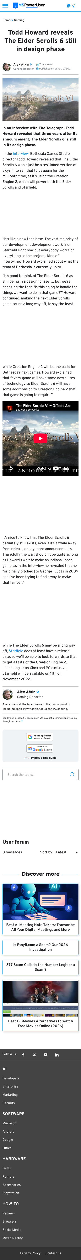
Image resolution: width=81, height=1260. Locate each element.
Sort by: (46, 852)
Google (7, 1140)
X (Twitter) (34, 1054)
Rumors (8, 1177)
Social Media (11, 1230)
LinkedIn (57, 1054)
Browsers (9, 1222)
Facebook (23, 1054)
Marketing (10, 1095)
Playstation (10, 1193)
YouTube (45, 1054)
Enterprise (10, 1087)
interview (20, 153)
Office (7, 1148)
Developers (11, 1078)
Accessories (11, 1185)
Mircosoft (9, 1123)
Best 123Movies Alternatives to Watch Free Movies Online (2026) (40, 1024)
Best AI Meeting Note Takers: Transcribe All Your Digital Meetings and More (40, 927)
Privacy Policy (30, 1253)
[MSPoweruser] (29, 5)
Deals (6, 1168)
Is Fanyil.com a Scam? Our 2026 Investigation (40, 947)
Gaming (19, 20)
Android (8, 1132)
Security (8, 1103)
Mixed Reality (12, 1238)
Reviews (8, 1214)
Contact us (53, 1253)
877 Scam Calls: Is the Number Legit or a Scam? (40, 967)
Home (6, 20)
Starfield (16, 651)
